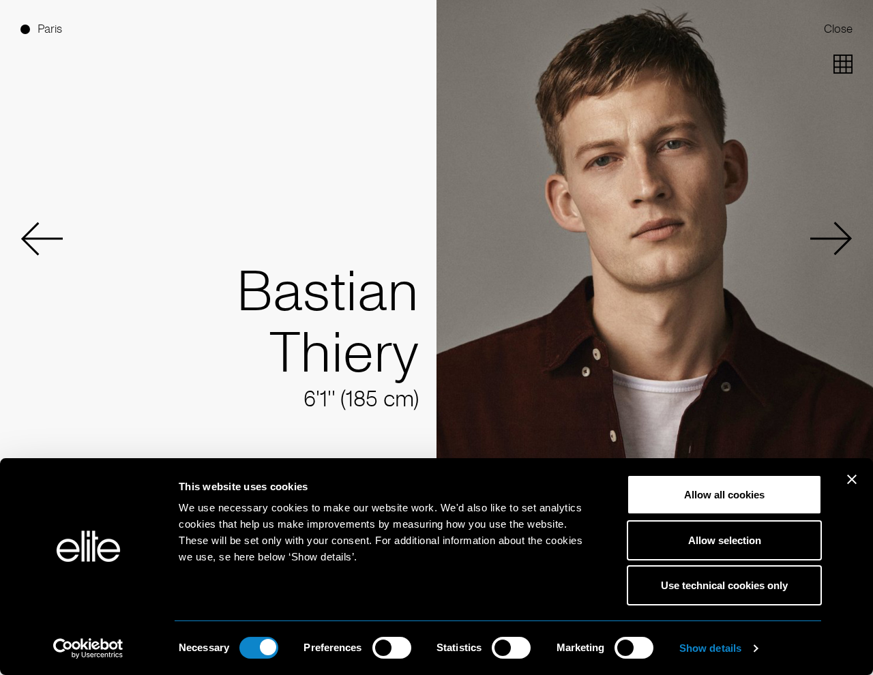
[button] (41, 239)
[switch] (391, 648)
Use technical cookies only (724, 585)
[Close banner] (852, 488)
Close (838, 28)
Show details (710, 648)
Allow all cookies (724, 494)
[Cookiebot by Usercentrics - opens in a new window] (88, 648)
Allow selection (724, 540)
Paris (50, 28)
